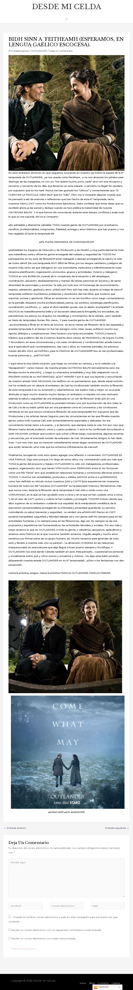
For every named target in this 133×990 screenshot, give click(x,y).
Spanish (103, 987)
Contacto (103, 983)
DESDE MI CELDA (66, 6)
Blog (92, 983)
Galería (116, 983)
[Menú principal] (66, 19)
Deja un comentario (61, 50)
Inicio (83, 983)
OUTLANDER (39, 50)
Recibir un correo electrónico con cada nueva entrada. (43, 938)
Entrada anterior (15, 828)
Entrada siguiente (117, 828)
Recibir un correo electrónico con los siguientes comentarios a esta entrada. (56, 930)
